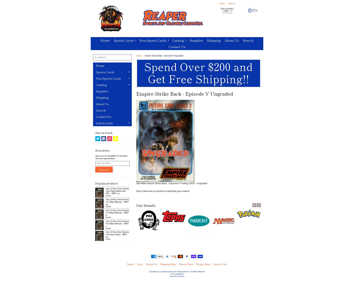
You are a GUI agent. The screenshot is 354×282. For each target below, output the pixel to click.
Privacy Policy (203, 264)
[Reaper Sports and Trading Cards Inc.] (149, 18)
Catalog (180, 41)
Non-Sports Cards (154, 41)
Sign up (232, 4)
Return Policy (186, 264)
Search (248, 40)
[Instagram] (109, 138)
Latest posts (114, 123)
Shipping (214, 40)
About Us (232, 40)
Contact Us (177, 46)
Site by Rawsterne (177, 274)
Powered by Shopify (177, 276)
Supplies (196, 40)
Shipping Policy (168, 264)
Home (105, 40)
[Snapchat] (115, 138)
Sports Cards (125, 41)
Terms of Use (220, 264)
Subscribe (104, 169)
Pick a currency (227, 9)
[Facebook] (103, 138)
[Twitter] (97, 138)
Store (140, 264)
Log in (222, 4)
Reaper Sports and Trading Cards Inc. (176, 272)
